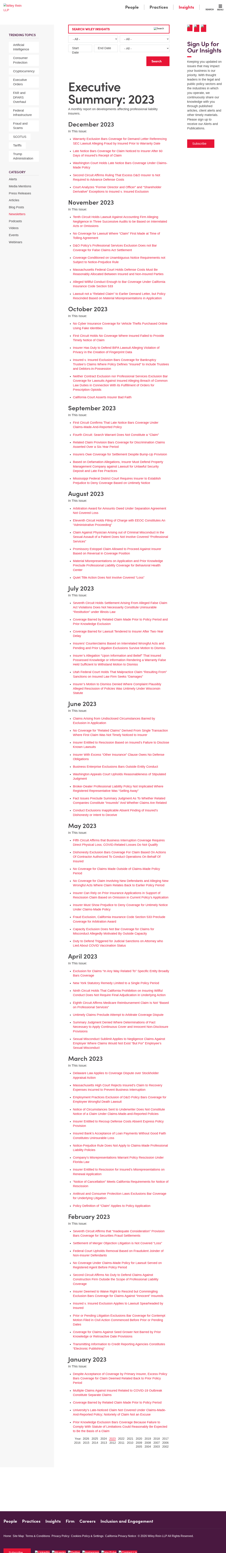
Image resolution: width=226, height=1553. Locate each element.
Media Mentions (20, 186)
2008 (148, 1442)
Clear (138, 60)
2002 (165, 1446)
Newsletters (17, 214)
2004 (148, 1446)
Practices (159, 7)
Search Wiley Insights (91, 29)
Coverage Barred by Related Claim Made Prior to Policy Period (117, 1402)
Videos (14, 228)
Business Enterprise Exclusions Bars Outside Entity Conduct (115, 766)
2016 (77, 1442)
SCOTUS (19, 137)
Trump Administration (23, 156)
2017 (165, 1438)
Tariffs (17, 145)
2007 (156, 1442)
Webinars (15, 242)
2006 (165, 1442)
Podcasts (15, 221)
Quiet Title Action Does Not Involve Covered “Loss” (108, 577)
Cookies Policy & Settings (87, 1535)
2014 (95, 1442)
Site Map (18, 1535)
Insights (186, 7)
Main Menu (102, 4)
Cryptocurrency (24, 71)
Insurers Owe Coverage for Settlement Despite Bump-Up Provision (120, 454)
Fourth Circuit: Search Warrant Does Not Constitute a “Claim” (116, 435)
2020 (139, 1438)
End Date (104, 48)
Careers (87, 1521)
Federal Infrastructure (22, 113)
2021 (130, 1438)
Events (14, 235)
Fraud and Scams (20, 126)
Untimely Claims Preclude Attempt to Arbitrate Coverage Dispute (118, 1015)
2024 (103, 1438)
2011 (121, 1442)
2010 (130, 1442)
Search (210, 9)
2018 (156, 1438)
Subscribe (199, 143)
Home (7, 1535)
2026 (86, 1438)
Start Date (75, 50)
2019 (148, 1438)
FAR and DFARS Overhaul (19, 97)
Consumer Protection (20, 60)
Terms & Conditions (37, 1535)
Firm (70, 1521)
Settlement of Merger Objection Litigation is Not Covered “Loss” (117, 1243)
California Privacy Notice (120, 1535)
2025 (95, 1438)
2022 (121, 1438)
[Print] (197, 28)
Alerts (13, 179)
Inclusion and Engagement (126, 1521)
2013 (104, 1442)
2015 (86, 1442)
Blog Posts (16, 207)
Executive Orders (20, 82)
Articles (14, 200)
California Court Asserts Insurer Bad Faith (102, 397)
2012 (112, 1442)
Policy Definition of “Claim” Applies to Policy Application (111, 1206)
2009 (139, 1442)
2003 (156, 1446)
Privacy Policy (60, 1535)
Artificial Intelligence (21, 47)
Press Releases (20, 193)
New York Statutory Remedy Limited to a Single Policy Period (116, 983)
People (132, 7)
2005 (139, 1446)
